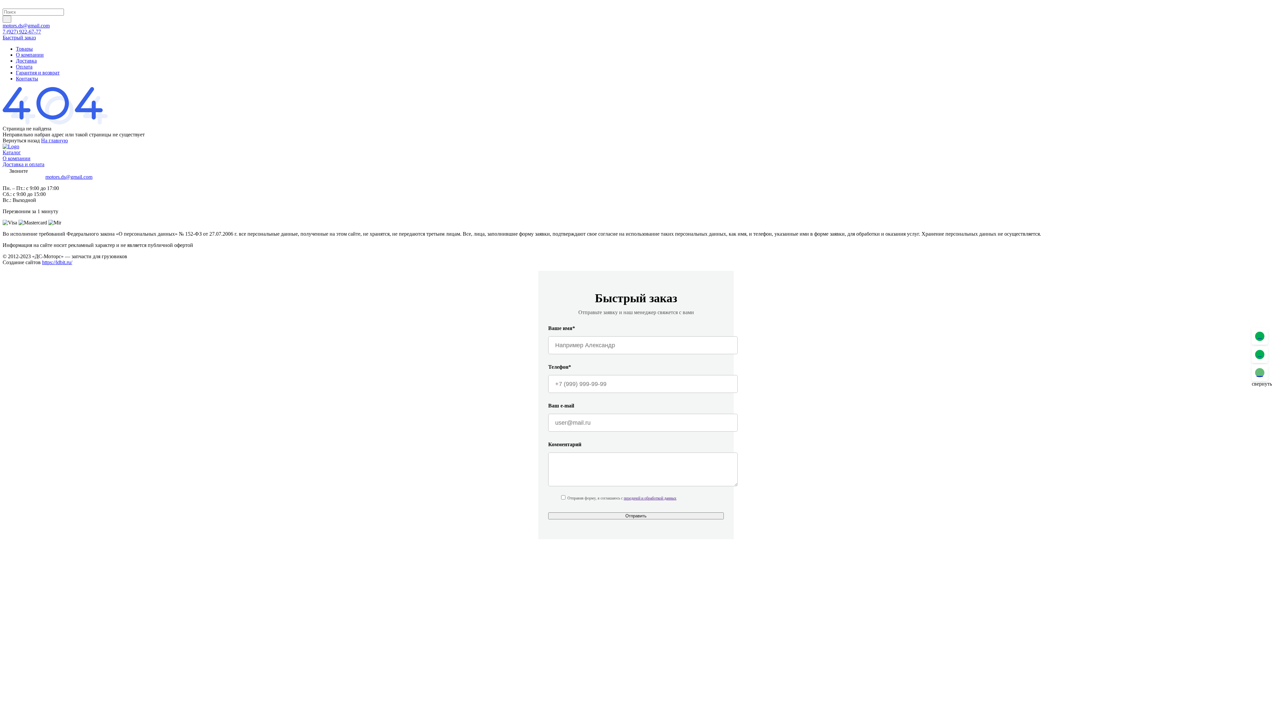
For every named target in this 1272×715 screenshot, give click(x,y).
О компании (30, 55)
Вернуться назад (21, 140)
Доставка (26, 61)
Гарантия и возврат (38, 72)
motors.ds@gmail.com (26, 25)
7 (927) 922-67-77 (22, 31)
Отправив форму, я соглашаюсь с (621, 498)
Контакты (27, 78)
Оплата (24, 67)
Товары (24, 49)
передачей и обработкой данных (650, 498)
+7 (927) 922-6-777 (23, 177)
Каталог (12, 152)
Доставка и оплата (23, 164)
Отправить (636, 515)
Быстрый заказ (19, 37)
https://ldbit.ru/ (57, 262)
